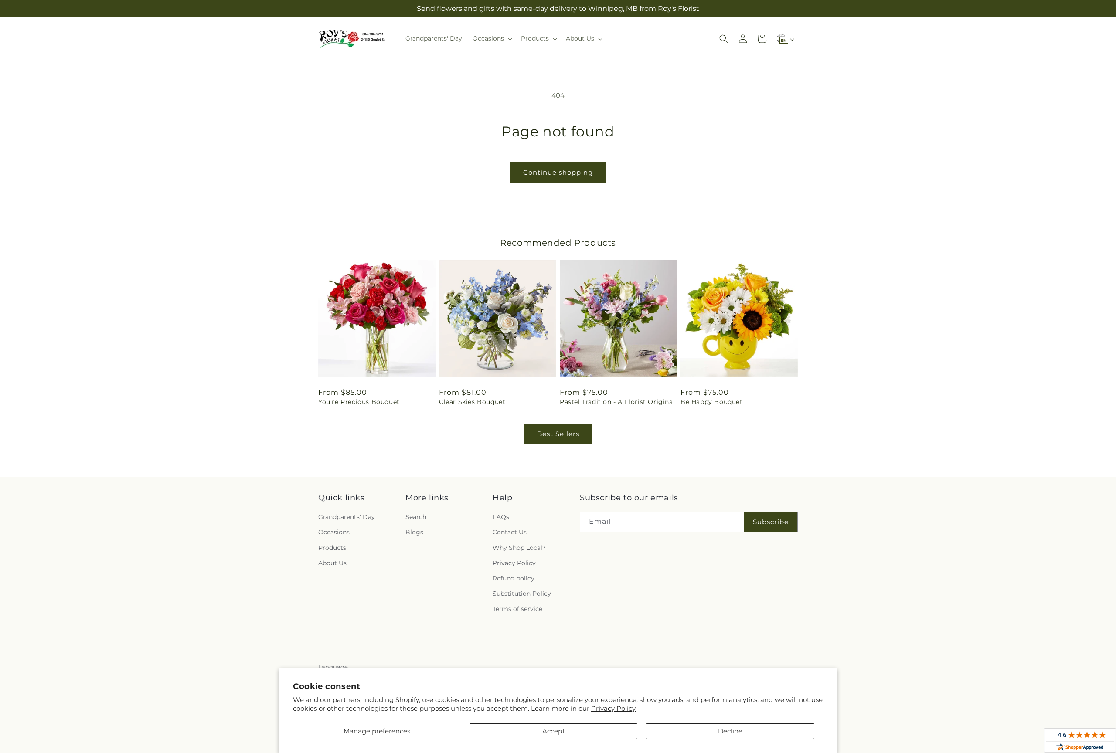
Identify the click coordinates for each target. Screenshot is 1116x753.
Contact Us (510, 532)
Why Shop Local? (519, 548)
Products (332, 548)
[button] (491, 38)
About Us (332, 563)
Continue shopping (558, 172)
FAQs (501, 517)
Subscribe (771, 522)
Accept (553, 731)
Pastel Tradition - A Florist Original (617, 402)
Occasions (334, 532)
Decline (730, 731)
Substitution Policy (522, 593)
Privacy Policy (613, 708)
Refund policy (513, 578)
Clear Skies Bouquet (472, 402)
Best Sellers (558, 434)
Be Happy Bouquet (711, 402)
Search (415, 517)
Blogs (414, 532)
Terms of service (517, 609)
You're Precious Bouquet (359, 402)
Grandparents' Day (346, 517)
